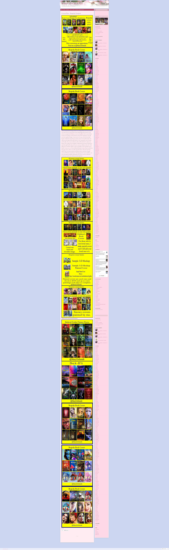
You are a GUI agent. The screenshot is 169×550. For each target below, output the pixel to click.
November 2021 (97, 422)
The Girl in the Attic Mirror (98, 28)
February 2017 (96, 209)
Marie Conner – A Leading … (103, 52)
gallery (81, 134)
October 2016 (96, 502)
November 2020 (97, 150)
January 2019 (96, 179)
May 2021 (96, 142)
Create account (97, 241)
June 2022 (96, 125)
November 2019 (97, 166)
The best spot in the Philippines (98, 287)
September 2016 (97, 503)
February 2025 (96, 83)
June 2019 (96, 460)
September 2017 (97, 200)
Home (61, 9)
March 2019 (96, 176)
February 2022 (96, 418)
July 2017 (96, 490)
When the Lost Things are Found (99, 251)
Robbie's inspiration (97, 300)
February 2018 (96, 481)
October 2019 (96, 167)
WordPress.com (97, 534)
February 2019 (96, 465)
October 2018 (96, 183)
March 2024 (96, 385)
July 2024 (96, 380)
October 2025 (96, 360)
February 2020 (96, 162)
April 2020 (96, 159)
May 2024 (96, 95)
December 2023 (97, 389)
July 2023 (96, 108)
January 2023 (96, 116)
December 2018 (97, 180)
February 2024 (96, 99)
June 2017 (96, 204)
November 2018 (97, 469)
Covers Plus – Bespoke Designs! (79, 9)
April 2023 (96, 112)
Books (73, 9)
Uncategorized (96, 237)
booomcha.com (97, 280)
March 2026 (96, 66)
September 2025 (97, 74)
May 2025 (96, 79)
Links (71, 9)
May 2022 (96, 414)
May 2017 (96, 205)
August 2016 (96, 217)
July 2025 (96, 364)
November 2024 (97, 87)
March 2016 (96, 511)
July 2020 (96, 155)
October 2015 (96, 230)
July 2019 (96, 171)
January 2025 (96, 372)
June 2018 (96, 188)
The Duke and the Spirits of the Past (99, 32)
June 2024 (96, 381)
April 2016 (96, 222)
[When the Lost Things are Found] (107, 253)
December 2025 (97, 70)
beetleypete (96, 301)
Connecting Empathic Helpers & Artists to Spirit (100, 304)
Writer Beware (96, 283)
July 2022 (96, 124)
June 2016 (96, 507)
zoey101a (96, 292)
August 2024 (96, 91)
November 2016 (97, 213)
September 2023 (97, 393)
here (84, 148)
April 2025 (96, 368)
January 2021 (96, 435)
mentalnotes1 (96, 296)
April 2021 (96, 431)
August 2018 (96, 473)
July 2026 (96, 61)
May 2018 (96, 477)
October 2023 (96, 104)
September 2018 (97, 184)
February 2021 (96, 146)
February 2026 (96, 355)
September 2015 (97, 519)
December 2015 (97, 515)
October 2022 (96, 120)
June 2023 (96, 397)
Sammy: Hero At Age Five (98, 271)
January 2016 (96, 226)
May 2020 (96, 158)
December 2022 (97, 117)
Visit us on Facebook (99, 36)
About (64, 9)
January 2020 (96, 163)
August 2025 (96, 75)
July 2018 (96, 187)
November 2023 (97, 103)
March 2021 (96, 145)
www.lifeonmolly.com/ (97, 305)
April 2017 (96, 494)
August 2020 (96, 154)
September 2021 (97, 137)
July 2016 (96, 218)
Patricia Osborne (98, 260)
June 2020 (96, 444)
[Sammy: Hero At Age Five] (107, 273)
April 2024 (96, 96)
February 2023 (96, 402)
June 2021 (96, 141)
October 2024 (96, 376)
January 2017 (96, 498)
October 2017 (96, 486)
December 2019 (97, 452)
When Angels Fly (72, 3)
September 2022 (97, 121)
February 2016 (96, 225)
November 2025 (97, 359)
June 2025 (96, 78)
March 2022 (96, 129)
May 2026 (96, 351)
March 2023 (96, 401)
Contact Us (67, 9)
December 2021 (97, 133)
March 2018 (96, 192)
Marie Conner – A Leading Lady (98, 322)
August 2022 (96, 410)
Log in (96, 530)
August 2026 (96, 347)
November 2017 (97, 197)
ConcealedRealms (97, 288)
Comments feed (97, 245)
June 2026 (96, 62)
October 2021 (96, 423)
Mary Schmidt (97, 256)
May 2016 (96, 221)
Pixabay (72, 134)
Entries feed (96, 244)
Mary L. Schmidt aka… (100, 49)
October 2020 (96, 439)
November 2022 (97, 406)
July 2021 (96, 427)
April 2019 (96, 175)
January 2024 (96, 100)
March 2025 (96, 82)
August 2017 (96, 201)
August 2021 (96, 138)
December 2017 (97, 196)
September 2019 (97, 456)
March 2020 (96, 448)
